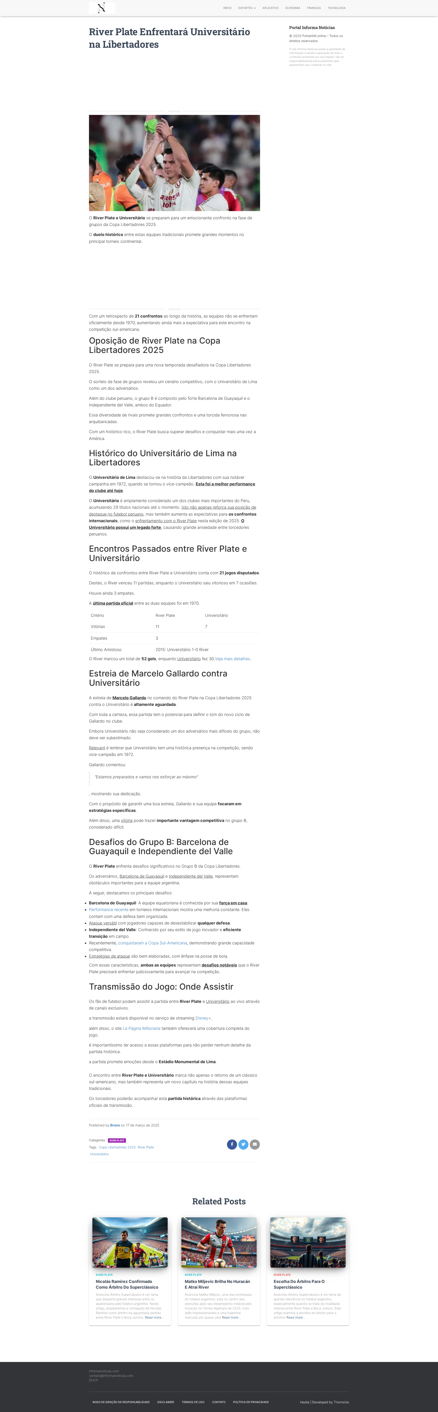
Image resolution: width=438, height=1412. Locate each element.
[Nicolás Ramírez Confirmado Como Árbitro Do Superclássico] (130, 1242)
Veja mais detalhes (232, 658)
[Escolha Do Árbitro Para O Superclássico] (308, 1242)
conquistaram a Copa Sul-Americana (152, 942)
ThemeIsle (341, 1402)
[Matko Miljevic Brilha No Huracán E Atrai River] (219, 1242)
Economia (292, 8)
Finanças (314, 8)
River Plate (117, 1140)
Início (227, 8)
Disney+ (203, 1018)
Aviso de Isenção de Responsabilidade (121, 1402)
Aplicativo (271, 8)
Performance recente (108, 909)
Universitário (99, 1154)
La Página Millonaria (141, 1028)
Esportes (245, 8)
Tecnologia (337, 8)
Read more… (154, 1317)
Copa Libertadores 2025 (117, 1147)
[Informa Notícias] (102, 8)
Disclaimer (165, 1402)
